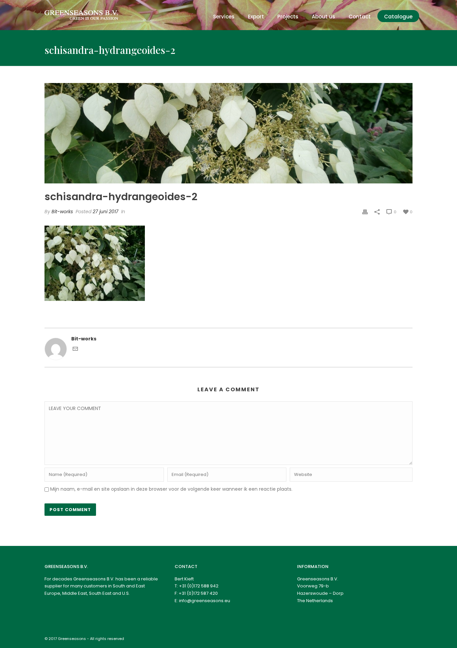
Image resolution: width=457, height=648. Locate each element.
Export (256, 16)
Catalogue (398, 16)
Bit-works (62, 211)
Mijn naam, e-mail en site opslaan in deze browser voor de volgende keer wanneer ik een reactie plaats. (171, 489)
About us (323, 16)
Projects (287, 16)
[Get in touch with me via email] (75, 349)
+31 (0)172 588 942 (198, 586)
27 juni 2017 (105, 211)
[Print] (365, 212)
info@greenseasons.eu (204, 600)
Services (224, 16)
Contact (360, 16)
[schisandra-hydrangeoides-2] (228, 133)
